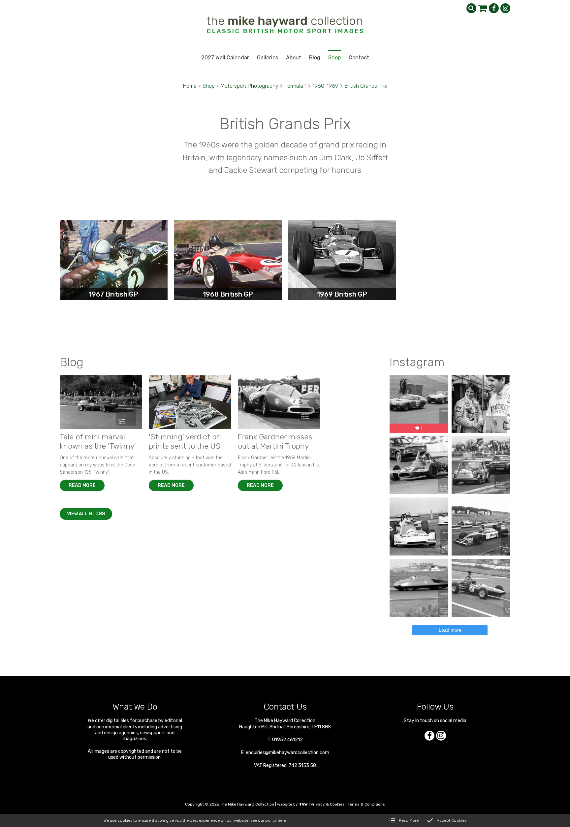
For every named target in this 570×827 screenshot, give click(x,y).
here (282, 820)
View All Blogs (86, 514)
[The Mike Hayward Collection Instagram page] (505, 8)
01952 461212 (287, 740)
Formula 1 (295, 86)
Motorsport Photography (249, 86)
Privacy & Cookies (328, 804)
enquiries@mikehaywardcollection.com (287, 752)
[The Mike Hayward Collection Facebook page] (494, 8)
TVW (303, 804)
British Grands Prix (365, 86)
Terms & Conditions (366, 804)
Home (190, 86)
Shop (209, 86)
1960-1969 (325, 86)
